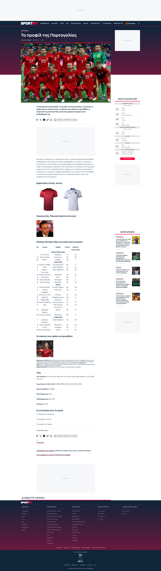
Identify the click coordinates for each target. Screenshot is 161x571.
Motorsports (25, 527)
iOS (126, 513)
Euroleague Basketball (130, 23)
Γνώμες (74, 535)
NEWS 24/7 (75, 565)
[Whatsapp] (51, 120)
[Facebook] (37, 120)
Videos (74, 513)
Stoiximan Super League (54, 511)
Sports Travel (76, 532)
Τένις (23, 519)
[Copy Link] (47, 120)
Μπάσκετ (55, 23)
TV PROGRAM (106, 23)
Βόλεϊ (23, 516)
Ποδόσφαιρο (44, 23)
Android (127, 511)
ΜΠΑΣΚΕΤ (118, 267)
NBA (48, 535)
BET (67, 23)
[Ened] (80, 561)
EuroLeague (50, 532)
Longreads (75, 540)
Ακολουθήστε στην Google (45, 450)
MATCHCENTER (76, 23)
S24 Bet (74, 527)
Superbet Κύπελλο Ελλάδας (54, 516)
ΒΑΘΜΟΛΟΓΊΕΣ (118, 23)
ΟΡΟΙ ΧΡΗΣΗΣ (86, 547)
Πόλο (23, 521)
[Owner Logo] (80, 555)
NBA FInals (50, 537)
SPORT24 (67, 565)
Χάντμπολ (24, 524)
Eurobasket (50, 543)
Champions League (52, 519)
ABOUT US (67, 547)
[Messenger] (44, 120)
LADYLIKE (90, 565)
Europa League (51, 521)
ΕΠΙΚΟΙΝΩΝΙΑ (76, 547)
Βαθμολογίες (75, 516)
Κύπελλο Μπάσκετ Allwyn (54, 529)
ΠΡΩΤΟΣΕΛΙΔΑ (95, 23)
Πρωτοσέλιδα (76, 519)
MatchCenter (76, 511)
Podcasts (74, 537)
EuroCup (49, 540)
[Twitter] (40, 120)
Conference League (52, 524)
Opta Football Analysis (78, 521)
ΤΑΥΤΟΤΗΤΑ (58, 547)
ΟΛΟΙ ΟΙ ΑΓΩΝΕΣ (127, 158)
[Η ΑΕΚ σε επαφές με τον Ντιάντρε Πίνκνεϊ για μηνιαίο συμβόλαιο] (136, 271)
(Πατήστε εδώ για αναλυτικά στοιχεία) (63, 242)
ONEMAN (82, 565)
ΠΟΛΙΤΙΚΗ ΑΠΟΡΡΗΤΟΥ (99, 547)
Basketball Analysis (77, 524)
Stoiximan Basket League (54, 527)
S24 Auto (74, 529)
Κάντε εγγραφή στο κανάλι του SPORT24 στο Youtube (53, 455)
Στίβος (23, 529)
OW (95, 565)
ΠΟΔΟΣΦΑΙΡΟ (120, 236)
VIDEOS (85, 23)
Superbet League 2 (52, 513)
